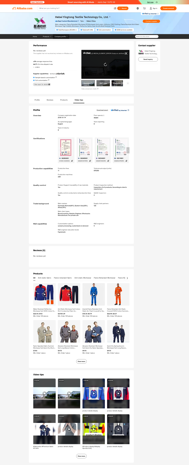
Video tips (79, 100)
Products (64, 100)
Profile (37, 100)
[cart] (144, 9)
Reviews (50, 100)
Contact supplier (151, 21)
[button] (115, 8)
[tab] (88, 83)
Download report (102, 110)
